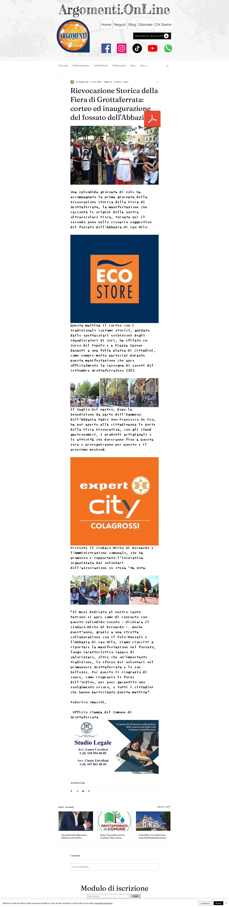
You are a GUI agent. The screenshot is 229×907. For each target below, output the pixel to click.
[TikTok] (137, 48)
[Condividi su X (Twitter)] (77, 791)
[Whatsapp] (168, 48)
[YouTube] (152, 48)
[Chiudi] (226, 903)
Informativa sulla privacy (103, 903)
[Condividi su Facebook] (71, 791)
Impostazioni (205, 903)
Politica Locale (119, 65)
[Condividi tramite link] (89, 791)
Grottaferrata (78, 783)
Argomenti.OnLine (114, 9)
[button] (167, 66)
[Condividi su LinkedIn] (83, 791)
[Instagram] (121, 48)
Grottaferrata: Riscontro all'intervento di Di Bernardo (74, 836)
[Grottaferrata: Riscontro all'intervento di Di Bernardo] (76, 821)
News (132, 65)
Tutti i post (63, 65)
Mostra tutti (164, 807)
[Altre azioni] (157, 82)
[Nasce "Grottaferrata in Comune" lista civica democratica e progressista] (114, 821)
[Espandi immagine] (84, 392)
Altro (142, 65)
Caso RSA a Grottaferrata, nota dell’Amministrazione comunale (152, 836)
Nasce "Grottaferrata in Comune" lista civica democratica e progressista (114, 836)
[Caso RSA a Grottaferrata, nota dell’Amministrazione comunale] (153, 821)
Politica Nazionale (81, 65)
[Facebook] (106, 48)
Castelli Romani (101, 65)
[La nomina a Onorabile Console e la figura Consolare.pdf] (152, 119)
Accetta (218, 903)
